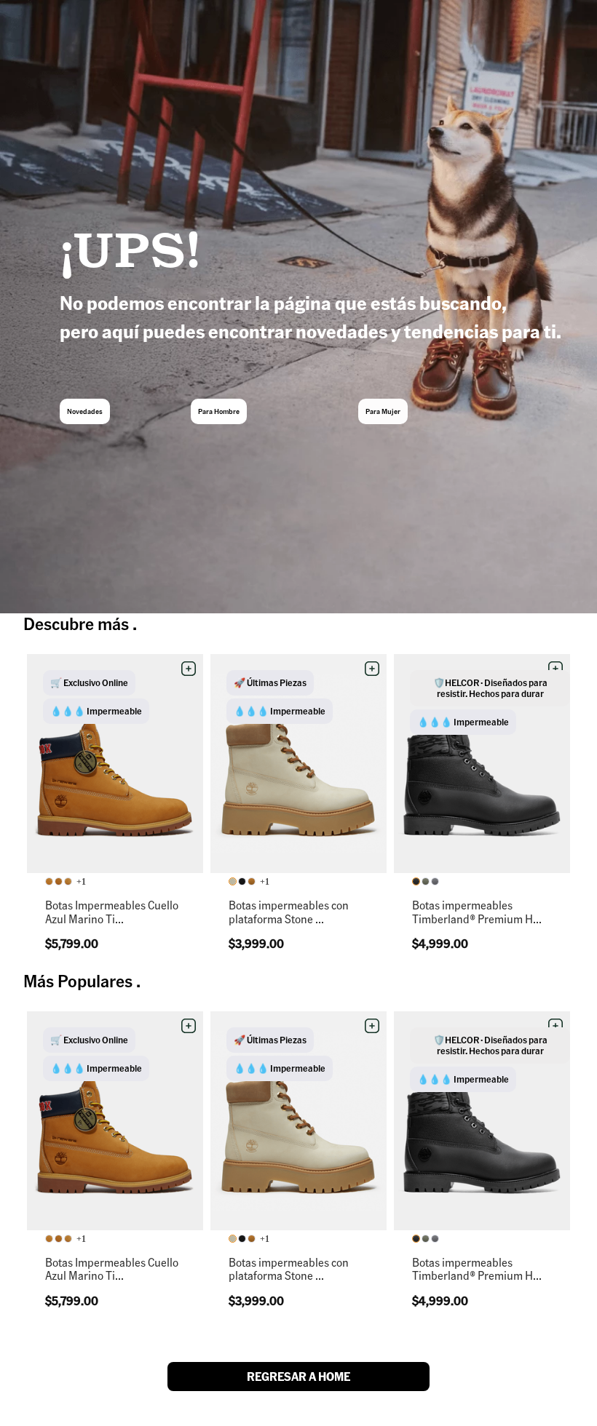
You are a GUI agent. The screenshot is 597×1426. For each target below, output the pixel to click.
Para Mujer (382, 411)
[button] (188, 668)
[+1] (59, 882)
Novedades (85, 411)
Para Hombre (219, 411)
